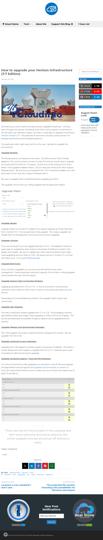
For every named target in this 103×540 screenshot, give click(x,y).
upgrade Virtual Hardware (45, 367)
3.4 (51, 350)
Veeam (64, 135)
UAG (14, 475)
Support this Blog (61, 24)
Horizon (25, 473)
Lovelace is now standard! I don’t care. (16, 486)
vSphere (49, 475)
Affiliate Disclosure (46, 535)
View (33, 475)
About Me (41, 24)
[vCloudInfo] (51, 11)
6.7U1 (47, 246)
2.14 (41, 313)
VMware (5, 135)
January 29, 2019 (7, 79)
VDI (28, 475)
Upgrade (21, 475)
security (68, 290)
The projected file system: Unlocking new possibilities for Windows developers (58, 488)
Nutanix (16, 138)
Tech (27, 24)
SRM (33, 255)
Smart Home (11, 24)
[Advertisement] (51, 46)
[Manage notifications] (6, 534)
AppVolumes (15, 473)
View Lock (93, 120)
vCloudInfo (21, 535)
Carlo (5, 455)
